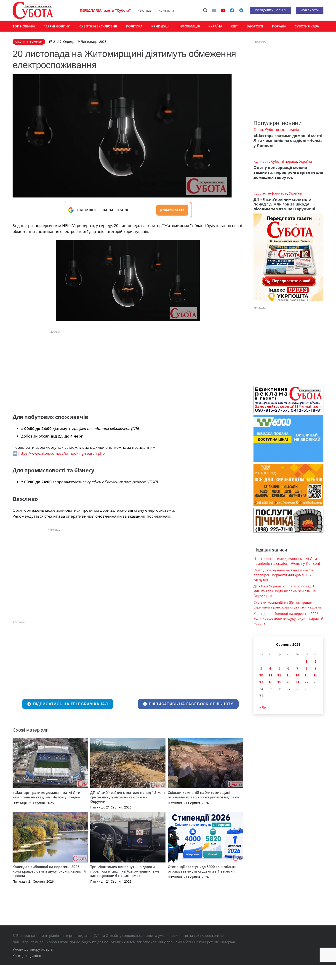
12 (279, 675)
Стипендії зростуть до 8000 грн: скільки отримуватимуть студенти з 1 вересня (202, 868)
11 (270, 675)
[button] (205, 10)
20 (288, 682)
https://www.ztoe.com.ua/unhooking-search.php (61, 453)
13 (288, 675)
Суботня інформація (282, 129)
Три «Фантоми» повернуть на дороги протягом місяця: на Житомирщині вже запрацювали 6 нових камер (124, 871)
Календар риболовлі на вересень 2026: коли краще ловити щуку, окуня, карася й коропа (49, 871)
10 (261, 675)
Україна (305, 161)
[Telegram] (241, 10)
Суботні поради (284, 161)
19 (279, 682)
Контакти (166, 10)
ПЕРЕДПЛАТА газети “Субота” (105, 10)
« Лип (264, 707)
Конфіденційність (27, 955)
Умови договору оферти (33, 949)
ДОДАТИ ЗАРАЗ (172, 210)
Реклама (145, 10)
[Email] (214, 10)
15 (306, 675)
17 (261, 682)
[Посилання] (33, 10)
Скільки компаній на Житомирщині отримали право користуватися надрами (204, 794)
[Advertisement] (128, 368)
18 (270, 682)
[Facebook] (232, 10)
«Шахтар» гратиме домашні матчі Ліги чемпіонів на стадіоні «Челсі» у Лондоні (47, 794)
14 (297, 675)
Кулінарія (261, 161)
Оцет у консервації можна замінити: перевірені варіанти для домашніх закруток (288, 172)
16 (315, 675)
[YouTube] (223, 10)
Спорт (258, 129)
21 (297, 682)
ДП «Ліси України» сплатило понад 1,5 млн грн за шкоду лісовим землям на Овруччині (127, 797)
